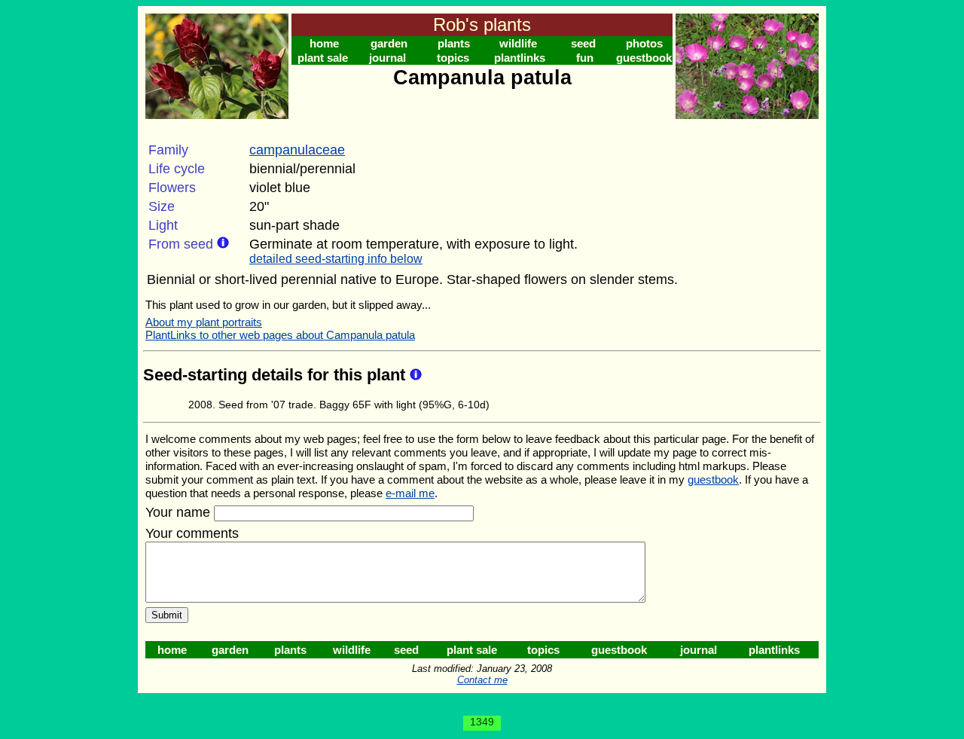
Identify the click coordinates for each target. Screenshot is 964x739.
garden (389, 43)
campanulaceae (297, 149)
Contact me (482, 680)
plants (454, 43)
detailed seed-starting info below (336, 258)
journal (387, 57)
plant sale (322, 57)
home (324, 43)
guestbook (644, 57)
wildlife (518, 43)
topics (453, 57)
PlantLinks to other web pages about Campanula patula (280, 334)
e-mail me (410, 493)
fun (584, 57)
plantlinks (519, 57)
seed (583, 43)
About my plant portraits (203, 322)
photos (644, 43)
